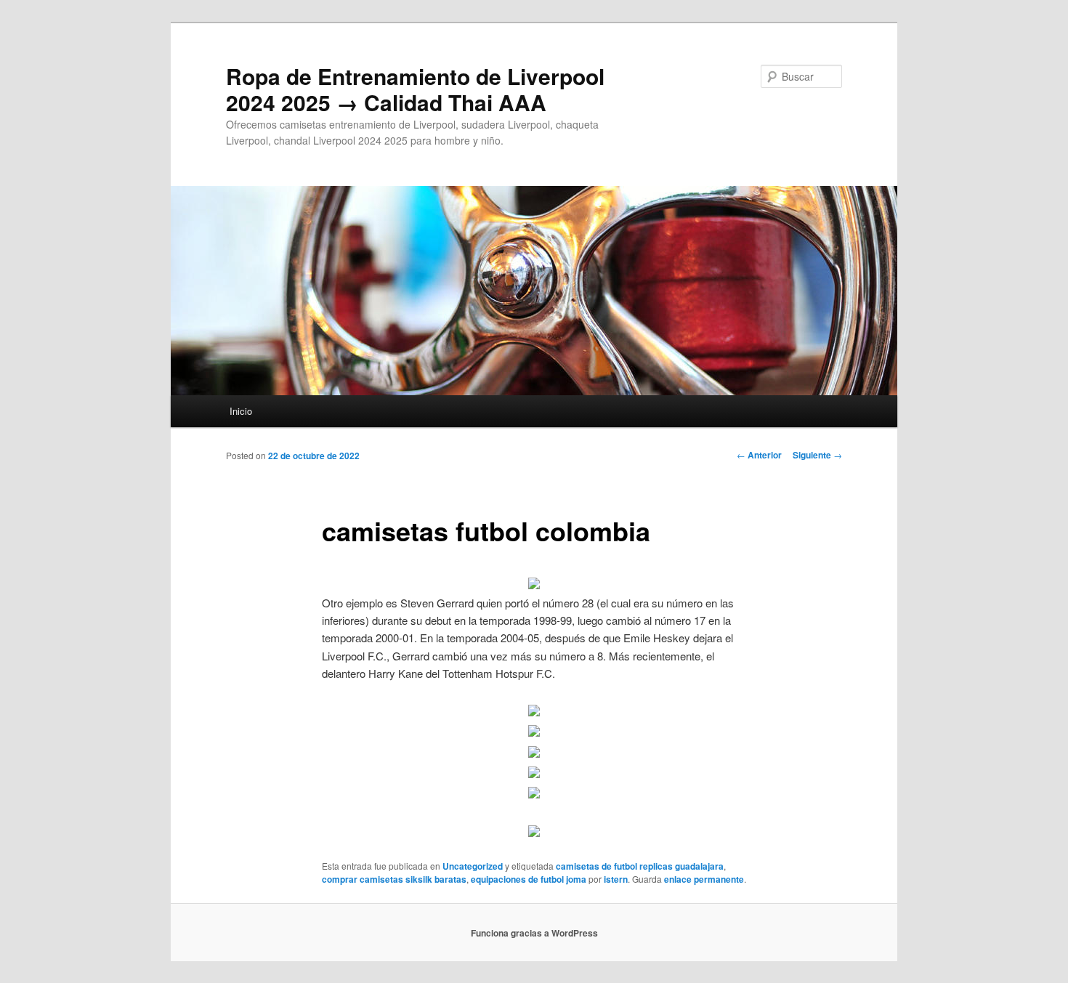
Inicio (241, 411)
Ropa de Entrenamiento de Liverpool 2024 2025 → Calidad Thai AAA (415, 89)
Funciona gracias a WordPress (534, 932)
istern (616, 879)
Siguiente (817, 454)
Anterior (759, 454)
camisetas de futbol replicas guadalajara (640, 866)
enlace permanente (704, 879)
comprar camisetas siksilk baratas (394, 879)
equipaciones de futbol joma (528, 879)
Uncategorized (472, 866)
